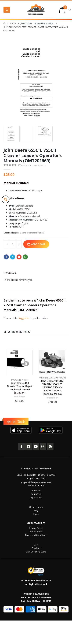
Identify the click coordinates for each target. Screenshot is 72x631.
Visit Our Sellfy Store (36, 551)
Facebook (6, 257)
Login (36, 514)
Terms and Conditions (36, 535)
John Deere (20, 232)
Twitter (12, 257)
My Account (36, 497)
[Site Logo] (36, 9)
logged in (24, 318)
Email (19, 257)
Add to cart (38, 244)
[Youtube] (36, 446)
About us (36, 490)
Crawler (15, 380)
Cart (36, 544)
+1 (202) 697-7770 (36, 478)
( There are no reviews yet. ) (31, 165)
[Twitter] (28, 446)
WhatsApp (25, 257)
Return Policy (36, 531)
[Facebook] (21, 446)
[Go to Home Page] (4, 23)
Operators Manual (35, 232)
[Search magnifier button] (5, 199)
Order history (36, 507)
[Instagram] (43, 446)
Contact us (36, 493)
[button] (6, 10)
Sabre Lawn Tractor (57, 378)
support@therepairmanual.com (36, 482)
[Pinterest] (50, 446)
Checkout (36, 548)
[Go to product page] (20, 362)
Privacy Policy (36, 528)
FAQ (36, 510)
